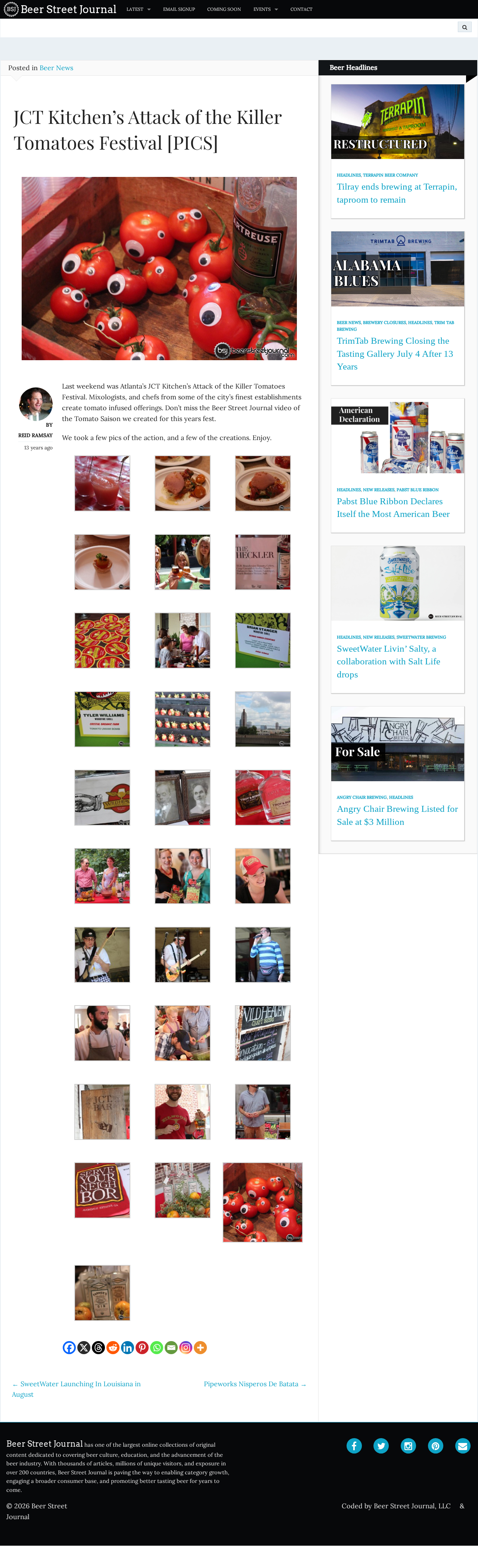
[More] (200, 1347)
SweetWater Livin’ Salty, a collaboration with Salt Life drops (388, 661)
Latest (135, 9)
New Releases (378, 489)
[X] (83, 1347)
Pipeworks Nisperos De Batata (255, 1384)
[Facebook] (69, 1347)
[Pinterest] (142, 1347)
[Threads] (98, 1347)
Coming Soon (224, 9)
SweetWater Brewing (421, 637)
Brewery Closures (384, 322)
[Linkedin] (127, 1347)
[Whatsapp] (156, 1347)
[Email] (171, 1347)
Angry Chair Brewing (362, 797)
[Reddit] (113, 1347)
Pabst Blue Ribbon (418, 489)
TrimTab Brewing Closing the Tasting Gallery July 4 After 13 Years (395, 353)
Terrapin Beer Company (390, 175)
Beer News (56, 67)
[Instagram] (185, 1347)
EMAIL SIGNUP (179, 9)
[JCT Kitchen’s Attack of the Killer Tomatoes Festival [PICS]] (159, 272)
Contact (302, 9)
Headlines (349, 175)
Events (262, 9)
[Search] (465, 27)
